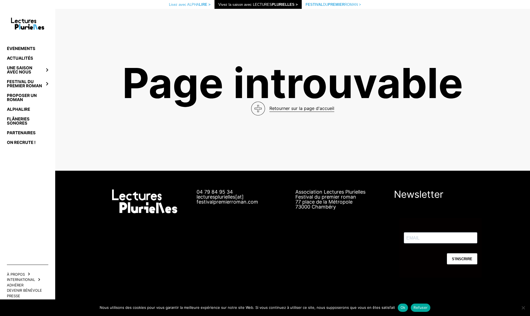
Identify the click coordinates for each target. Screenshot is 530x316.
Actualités (20, 58)
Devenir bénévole (24, 290)
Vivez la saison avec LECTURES (258, 4)
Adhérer (15, 285)
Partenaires (21, 133)
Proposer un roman (22, 97)
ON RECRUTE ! (21, 142)
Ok (403, 307)
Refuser (421, 307)
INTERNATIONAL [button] (21, 279)
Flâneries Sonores (18, 121)
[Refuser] (523, 307)
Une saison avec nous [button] (19, 70)
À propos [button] (16, 274)
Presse (13, 296)
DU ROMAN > (333, 4)
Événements (21, 48)
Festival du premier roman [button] (24, 84)
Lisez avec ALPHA (190, 4)
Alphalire (18, 109)
